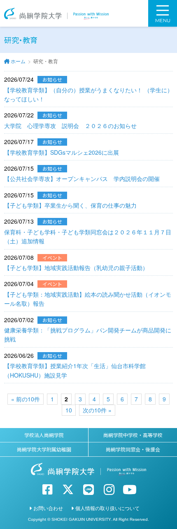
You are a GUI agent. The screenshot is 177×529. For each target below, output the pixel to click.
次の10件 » (97, 410)
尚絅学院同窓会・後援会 (133, 449)
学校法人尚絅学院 (44, 434)
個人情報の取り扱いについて (107, 507)
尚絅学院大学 (56, 13)
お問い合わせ (48, 507)
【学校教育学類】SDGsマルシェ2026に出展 (61, 152)
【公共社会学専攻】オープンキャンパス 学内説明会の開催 (82, 178)
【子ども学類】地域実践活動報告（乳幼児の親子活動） (76, 267)
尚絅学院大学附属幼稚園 (44, 449)
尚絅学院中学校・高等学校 (133, 434)
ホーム (18, 60)
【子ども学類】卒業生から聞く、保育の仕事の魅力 (70, 205)
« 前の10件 (25, 399)
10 (68, 410)
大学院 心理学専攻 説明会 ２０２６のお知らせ (70, 125)
